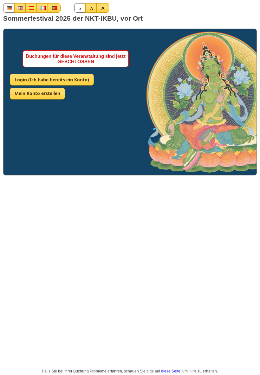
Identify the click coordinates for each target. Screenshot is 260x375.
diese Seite (170, 371)
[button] (9, 8)
